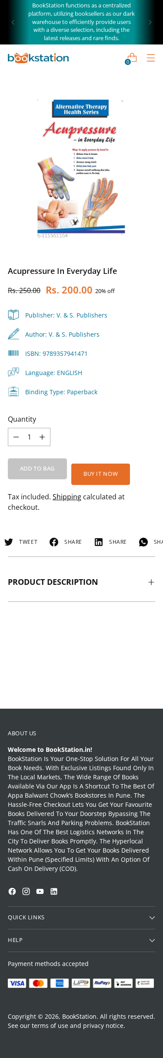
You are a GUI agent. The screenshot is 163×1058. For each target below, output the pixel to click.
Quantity (22, 419)
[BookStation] (38, 57)
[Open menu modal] (151, 58)
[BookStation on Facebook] (13, 892)
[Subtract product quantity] (42, 437)
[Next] (150, 22)
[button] (23, 943)
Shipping (67, 497)
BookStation (79, 1016)
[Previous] (13, 22)
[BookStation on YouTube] (41, 892)
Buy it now (100, 474)
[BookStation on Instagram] (27, 892)
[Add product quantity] (16, 437)
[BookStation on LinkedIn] (55, 892)
